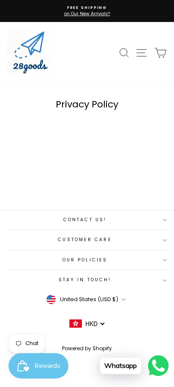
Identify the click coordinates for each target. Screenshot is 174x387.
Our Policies (85, 260)
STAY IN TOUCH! (85, 280)
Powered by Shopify (87, 348)
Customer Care (84, 239)
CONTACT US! (84, 220)
